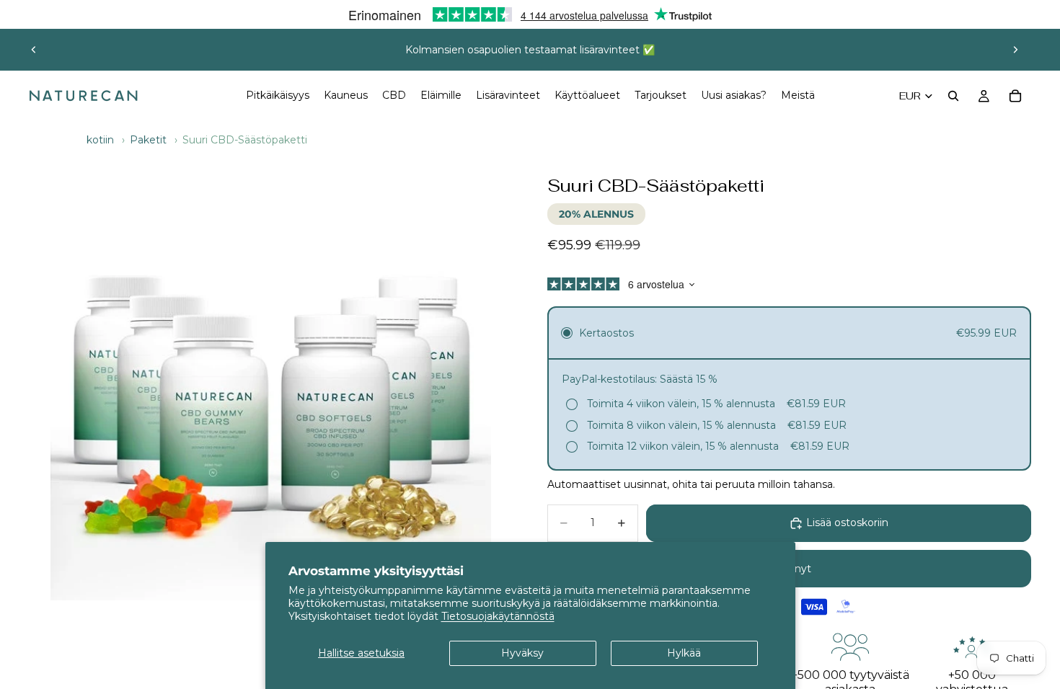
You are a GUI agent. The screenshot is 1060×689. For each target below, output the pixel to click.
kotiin (100, 139)
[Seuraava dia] (1015, 50)
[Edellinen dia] (34, 50)
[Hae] (953, 96)
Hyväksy (522, 652)
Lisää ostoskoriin (847, 522)
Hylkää (684, 652)
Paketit (148, 139)
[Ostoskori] (1015, 96)
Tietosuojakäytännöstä (498, 616)
